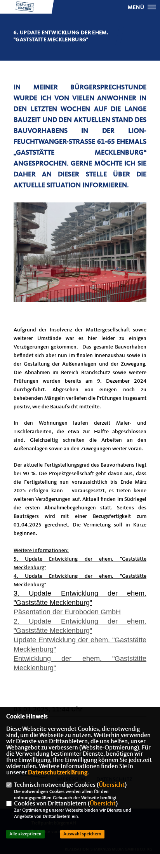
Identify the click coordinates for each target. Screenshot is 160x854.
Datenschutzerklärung (57, 773)
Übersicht (112, 785)
